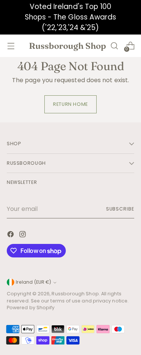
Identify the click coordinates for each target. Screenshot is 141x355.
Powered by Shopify (31, 307)
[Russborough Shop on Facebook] (11, 235)
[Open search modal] (114, 45)
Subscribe (120, 209)
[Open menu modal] (10, 45)
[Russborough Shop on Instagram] (23, 235)
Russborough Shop (75, 293)
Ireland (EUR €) (33, 282)
